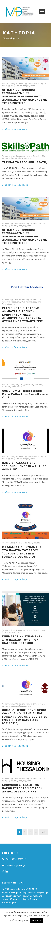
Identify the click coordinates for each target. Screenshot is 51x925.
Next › (43, 832)
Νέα (13, 86)
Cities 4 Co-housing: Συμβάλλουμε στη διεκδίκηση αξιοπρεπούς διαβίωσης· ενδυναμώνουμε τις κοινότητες (24, 236)
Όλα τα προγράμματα (25, 86)
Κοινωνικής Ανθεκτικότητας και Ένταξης (21, 156)
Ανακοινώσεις (8, 84)
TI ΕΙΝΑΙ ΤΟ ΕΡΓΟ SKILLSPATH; (24, 162)
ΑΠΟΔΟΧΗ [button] (36, 920)
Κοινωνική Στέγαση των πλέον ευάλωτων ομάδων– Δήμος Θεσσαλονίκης (23, 788)
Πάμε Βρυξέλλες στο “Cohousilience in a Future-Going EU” (25, 466)
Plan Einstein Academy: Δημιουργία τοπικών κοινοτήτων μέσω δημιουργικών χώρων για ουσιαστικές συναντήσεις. (23, 315)
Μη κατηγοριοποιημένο (27, 385)
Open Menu (42, 11)
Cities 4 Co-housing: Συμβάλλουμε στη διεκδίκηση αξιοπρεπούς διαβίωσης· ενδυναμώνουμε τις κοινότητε (24, 96)
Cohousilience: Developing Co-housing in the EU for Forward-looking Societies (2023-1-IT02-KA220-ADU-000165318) (24, 717)
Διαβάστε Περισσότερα (15, 129)
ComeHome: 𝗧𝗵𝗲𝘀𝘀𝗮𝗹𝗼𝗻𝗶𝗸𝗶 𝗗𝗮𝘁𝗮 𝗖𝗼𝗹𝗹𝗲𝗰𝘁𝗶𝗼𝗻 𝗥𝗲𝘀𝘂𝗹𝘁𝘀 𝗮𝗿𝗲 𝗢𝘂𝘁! (25, 394)
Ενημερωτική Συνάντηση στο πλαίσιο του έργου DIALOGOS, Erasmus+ (22, 640)
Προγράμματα (24, 158)
